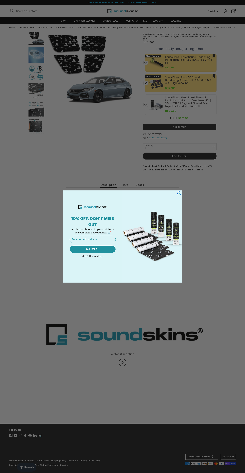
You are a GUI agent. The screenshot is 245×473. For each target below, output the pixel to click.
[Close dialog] (179, 193)
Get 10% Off (92, 249)
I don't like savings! (92, 256)
